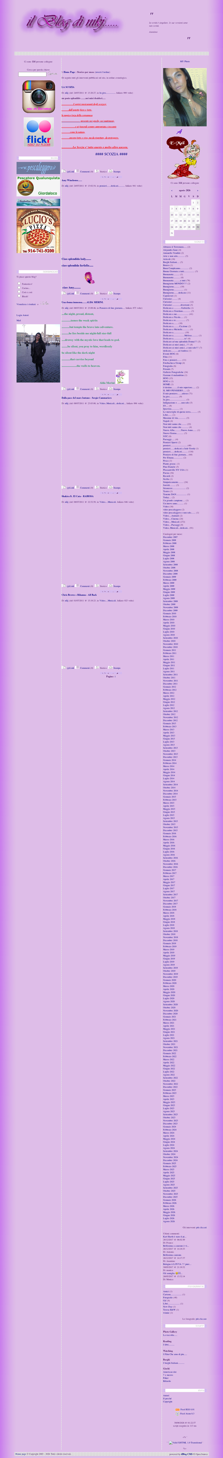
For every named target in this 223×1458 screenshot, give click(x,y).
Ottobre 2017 (169, 897)
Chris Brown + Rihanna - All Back (79, 595)
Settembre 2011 (170, 674)
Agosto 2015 (169, 818)
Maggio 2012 (169, 698)
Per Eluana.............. (173, 457)
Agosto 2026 (169, 1221)
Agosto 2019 (169, 964)
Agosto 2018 (169, 928)
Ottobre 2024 (169, 1154)
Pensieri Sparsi (170, 442)
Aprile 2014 (168, 769)
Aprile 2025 (168, 1172)
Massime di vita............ (174, 417)
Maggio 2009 (169, 588)
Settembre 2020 (170, 1004)
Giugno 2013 (169, 738)
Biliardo (167, 1381)
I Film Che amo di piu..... (175, 1354)
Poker (166, 1377)
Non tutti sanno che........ (174, 423)
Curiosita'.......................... (176, 301)
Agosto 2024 (169, 1147)
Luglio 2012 (168, 705)
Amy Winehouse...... (72, 180)
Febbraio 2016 (169, 836)
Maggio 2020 (169, 992)
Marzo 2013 (168, 729)
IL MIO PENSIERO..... (174, 390)
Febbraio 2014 (169, 763)
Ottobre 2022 (169, 1080)
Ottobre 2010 (169, 640)
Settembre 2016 (170, 857)
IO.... (165, 405)
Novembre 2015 (170, 827)
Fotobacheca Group (172, 362)
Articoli (167, 259)
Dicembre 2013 (170, 756)
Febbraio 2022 (169, 1056)
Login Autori (23, 315)
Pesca (166, 460)
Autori (166, 1395)
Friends (166, 369)
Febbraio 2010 (169, 616)
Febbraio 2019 (169, 946)
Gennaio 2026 (169, 1199)
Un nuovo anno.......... (173, 503)
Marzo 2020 (168, 986)
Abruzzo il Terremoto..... (175, 246)
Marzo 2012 (168, 692)
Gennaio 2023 (169, 1089)
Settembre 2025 (170, 1187)
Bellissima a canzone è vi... (176, 1245)
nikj (66, 92)
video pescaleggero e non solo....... (179, 512)
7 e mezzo (168, 1374)
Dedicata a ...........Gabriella (176, 307)
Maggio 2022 (169, 1065)
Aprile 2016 (168, 842)
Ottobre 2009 (169, 604)
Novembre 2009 (170, 607)
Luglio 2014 (168, 778)
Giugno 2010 (169, 628)
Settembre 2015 (170, 821)
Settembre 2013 (170, 747)
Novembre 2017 (170, 900)
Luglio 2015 (168, 814)
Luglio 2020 (168, 998)
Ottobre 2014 (169, 787)
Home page (20, 1453)
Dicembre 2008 (170, 573)
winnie (166, 1312)
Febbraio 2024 (169, 1129)
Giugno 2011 (169, 665)
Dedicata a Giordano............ (177, 310)
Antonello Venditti (171, 252)
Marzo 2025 (168, 1169)
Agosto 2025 (169, 1184)
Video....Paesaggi (171, 524)
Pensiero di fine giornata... (112, 307)
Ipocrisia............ (171, 408)
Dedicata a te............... (174, 320)
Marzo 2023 (168, 1096)
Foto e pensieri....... (172, 359)
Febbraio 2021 (169, 1019)
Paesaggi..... (169, 439)
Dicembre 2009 (170, 610)
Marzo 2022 (168, 1059)
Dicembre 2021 (170, 1050)
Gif (164, 1300)
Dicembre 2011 (170, 683)
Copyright (167, 1401)
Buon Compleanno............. (176, 268)
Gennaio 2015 (169, 796)
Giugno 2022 (169, 1068)
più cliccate (201, 1318)
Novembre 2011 (170, 680)
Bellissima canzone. (172, 1254)
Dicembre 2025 (170, 1196)
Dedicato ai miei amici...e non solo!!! (181, 347)
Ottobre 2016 (169, 860)
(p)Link (70, 171)
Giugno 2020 (169, 995)
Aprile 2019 (168, 952)
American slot (169, 1371)
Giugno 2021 (169, 1031)
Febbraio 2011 (169, 653)
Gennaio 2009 (169, 576)
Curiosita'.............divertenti (176, 304)
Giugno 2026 (169, 1215)
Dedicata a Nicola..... (173, 317)
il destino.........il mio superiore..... (179, 387)
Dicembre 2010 (170, 646)
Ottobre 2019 (169, 970)
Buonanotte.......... (171, 277)
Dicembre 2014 (170, 793)
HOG (165, 378)
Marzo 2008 (168, 546)
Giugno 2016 (169, 848)
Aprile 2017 (168, 879)
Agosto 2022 (169, 1074)
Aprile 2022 (168, 1062)
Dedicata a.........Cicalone (175, 326)
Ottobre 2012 (169, 714)
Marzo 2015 (168, 802)
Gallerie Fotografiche (173, 372)
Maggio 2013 (169, 735)
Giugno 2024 (169, 1141)
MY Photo (185, 61)
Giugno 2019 (169, 958)
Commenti (84, 171)
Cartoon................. (172, 1294)
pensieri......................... (175, 445)
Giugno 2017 (169, 885)
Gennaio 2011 (169, 650)
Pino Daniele (169, 466)
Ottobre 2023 (169, 1117)
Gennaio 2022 (169, 1053)
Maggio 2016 (169, 845)
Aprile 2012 (168, 695)
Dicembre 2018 (170, 940)
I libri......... (169, 1344)
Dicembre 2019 (170, 976)
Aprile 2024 (168, 1135)
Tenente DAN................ (175, 494)
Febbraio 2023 (169, 1092)
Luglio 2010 (168, 631)
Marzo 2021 (168, 1022)
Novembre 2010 (170, 643)
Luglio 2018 (168, 924)
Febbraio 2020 (169, 983)
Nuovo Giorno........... (173, 433)
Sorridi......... (169, 485)
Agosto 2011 (169, 671)
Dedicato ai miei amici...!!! (176, 344)
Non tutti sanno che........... (175, 427)
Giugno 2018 (169, 921)
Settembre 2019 (170, 967)
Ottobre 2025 (169, 1190)
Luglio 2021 (168, 1034)
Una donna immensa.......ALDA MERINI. (82, 302)
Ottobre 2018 (169, 934)
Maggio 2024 (169, 1138)
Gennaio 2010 (169, 613)
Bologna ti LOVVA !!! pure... (177, 1264)
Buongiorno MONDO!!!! (175, 283)
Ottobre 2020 (169, 1007)
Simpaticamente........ (173, 482)
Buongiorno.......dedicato (174, 292)
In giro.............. (107, 92)
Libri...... (167, 414)
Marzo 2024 (168, 1132)
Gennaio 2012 (169, 686)
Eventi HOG (169, 353)
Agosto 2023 (169, 1111)
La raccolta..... (170, 1334)
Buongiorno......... (171, 286)
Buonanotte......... (171, 274)
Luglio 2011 (168, 668)
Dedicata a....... (170, 323)
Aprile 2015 (168, 805)
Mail (19, 320)
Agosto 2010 (169, 634)
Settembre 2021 (170, 1041)
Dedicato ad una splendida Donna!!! (180, 341)
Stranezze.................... (174, 488)
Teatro (166, 491)
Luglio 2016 (168, 851)
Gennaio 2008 (169, 540)
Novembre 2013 (170, 753)
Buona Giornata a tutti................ (178, 271)
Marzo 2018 (168, 912)
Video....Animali (171, 515)
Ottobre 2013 (169, 750)
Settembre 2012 (170, 711)
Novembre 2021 (170, 1047)
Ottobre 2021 (169, 1044)
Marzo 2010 (168, 619)
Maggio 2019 (169, 955)
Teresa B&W (169, 1309)
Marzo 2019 (168, 949)
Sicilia (166, 478)
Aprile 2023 (168, 1099)
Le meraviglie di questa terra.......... (180, 411)
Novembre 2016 (170, 863)
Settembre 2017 (170, 894)
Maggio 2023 (169, 1102)
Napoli (166, 420)
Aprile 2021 (168, 1025)
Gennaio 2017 (169, 869)
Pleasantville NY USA (174, 469)
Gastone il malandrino (173, 375)
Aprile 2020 (168, 989)
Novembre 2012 (170, 717)
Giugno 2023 (169, 1105)
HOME (166, 384)
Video (166, 506)
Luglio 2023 (168, 1108)
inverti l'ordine (102, 72)
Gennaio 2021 (169, 1016)
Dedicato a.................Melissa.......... (180, 335)
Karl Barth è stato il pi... (174, 1236)
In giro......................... (174, 399)
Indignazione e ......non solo (176, 402)
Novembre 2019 (170, 973)
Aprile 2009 (168, 585)
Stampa (116, 171)
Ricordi (166, 475)
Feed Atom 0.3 (187, 1413)
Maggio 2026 (169, 1212)
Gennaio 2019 (169, 943)
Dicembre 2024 (170, 1160)
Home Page (69, 72)
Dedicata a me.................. (176, 314)
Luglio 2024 (168, 1144)
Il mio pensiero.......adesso (175, 393)
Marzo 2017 (168, 876)
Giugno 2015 (169, 811)
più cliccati (201, 1227)
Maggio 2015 (169, 808)
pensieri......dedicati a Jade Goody (179, 448)
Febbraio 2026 (169, 1202)
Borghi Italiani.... (171, 262)
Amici (166, 1291)
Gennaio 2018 (169, 906)
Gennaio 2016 (169, 833)
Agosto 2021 (169, 1037)
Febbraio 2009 (169, 579)
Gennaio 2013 (169, 723)
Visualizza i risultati (26, 304)
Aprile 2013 (168, 732)
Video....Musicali (108, 501)
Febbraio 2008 (169, 543)
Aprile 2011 (168, 659)
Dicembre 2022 (170, 1086)
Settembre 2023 (170, 1114)
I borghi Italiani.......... (173, 1362)
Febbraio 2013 (169, 726)
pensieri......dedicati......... (112, 185)
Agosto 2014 (169, 781)
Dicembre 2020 (170, 1013)
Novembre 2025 (170, 1193)
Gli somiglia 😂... (172, 1273)
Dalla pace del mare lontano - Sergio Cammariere (87, 398)
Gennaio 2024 (169, 1126)
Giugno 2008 (169, 555)
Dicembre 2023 (170, 1123)
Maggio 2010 (169, 625)
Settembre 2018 (170, 931)
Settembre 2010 (170, 637)
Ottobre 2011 (169, 677)
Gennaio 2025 (169, 1163)
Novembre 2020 (170, 1010)
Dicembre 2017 (170, 903)
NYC (165, 436)
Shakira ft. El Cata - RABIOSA (78, 496)
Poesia (166, 472)
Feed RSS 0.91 (187, 1409)
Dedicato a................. (173, 332)
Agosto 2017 (169, 891)
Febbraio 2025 (169, 1166)
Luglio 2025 (168, 1181)
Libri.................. (171, 1303)
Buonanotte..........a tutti (174, 280)
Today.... (167, 497)
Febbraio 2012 (169, 689)
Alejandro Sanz (170, 249)
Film (165, 356)
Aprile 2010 (168, 622)
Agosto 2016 (169, 854)
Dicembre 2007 (170, 537)
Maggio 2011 (169, 662)
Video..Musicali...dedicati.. (112, 403)
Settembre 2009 (170, 601)
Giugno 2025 (169, 1178)
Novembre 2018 (170, 937)
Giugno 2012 (169, 701)
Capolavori (168, 295)
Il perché (167, 1398)
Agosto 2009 (169, 598)
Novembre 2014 (170, 790)
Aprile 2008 (168, 549)
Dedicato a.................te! (175, 338)
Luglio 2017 (168, 888)
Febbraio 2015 (169, 799)
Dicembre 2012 (170, 720)
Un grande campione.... (174, 500)
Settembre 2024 (170, 1151)
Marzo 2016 (168, 839)
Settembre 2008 (170, 564)
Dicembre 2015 (170, 830)
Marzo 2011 (168, 656)
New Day (167, 1306)
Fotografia (168, 365)
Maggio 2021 (169, 1028)
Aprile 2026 (168, 1209)
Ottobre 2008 (169, 567)
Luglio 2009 (168, 595)
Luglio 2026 (168, 1218)
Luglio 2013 (168, 741)
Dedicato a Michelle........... (176, 329)
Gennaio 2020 (169, 979)
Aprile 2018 (168, 915)
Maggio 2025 (169, 1175)
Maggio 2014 (169, 772)
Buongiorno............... (173, 289)
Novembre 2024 (170, 1157)
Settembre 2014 (170, 784)
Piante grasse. (169, 463)
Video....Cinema (171, 518)
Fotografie (168, 1297)
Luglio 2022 (168, 1071)
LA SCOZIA (68, 87)
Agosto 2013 (169, 744)
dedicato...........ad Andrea (175, 350)
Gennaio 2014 (169, 760)
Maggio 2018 (169, 918)
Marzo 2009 (168, 582)
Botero (166, 265)
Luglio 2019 (168, 961)
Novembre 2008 (170, 570)
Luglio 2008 (168, 558)
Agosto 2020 (169, 1001)
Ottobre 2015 (169, 824)
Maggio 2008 (169, 552)
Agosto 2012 (169, 708)
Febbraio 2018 (169, 909)
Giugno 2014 (169, 775)
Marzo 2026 (168, 1206)
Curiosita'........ (170, 298)
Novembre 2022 (170, 1083)
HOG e (166, 381)
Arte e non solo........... (174, 255)
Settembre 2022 (170, 1077)
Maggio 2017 (169, 882)
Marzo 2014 (168, 766)
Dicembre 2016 (170, 866)
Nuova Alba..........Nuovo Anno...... (180, 430)
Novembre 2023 (170, 1120)
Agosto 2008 (169, 561)
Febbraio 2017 (169, 873)
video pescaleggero (172, 509)
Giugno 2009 (169, 591)
